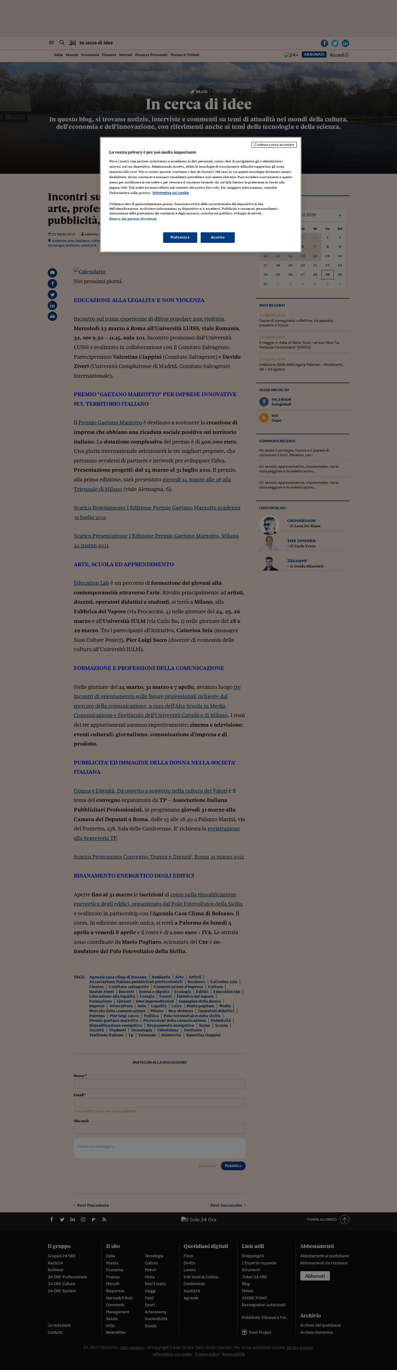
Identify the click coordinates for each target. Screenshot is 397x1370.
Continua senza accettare (274, 145)
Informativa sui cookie (171, 193)
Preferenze (180, 237)
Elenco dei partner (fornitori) (133, 219)
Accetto (218, 237)
